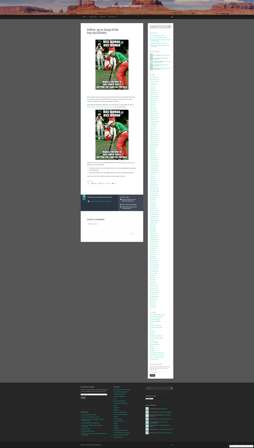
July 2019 (153, 225)
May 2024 (153, 107)
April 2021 (153, 180)
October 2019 (154, 218)
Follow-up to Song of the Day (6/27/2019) (103, 31)
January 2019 (154, 237)
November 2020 (155, 191)
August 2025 (154, 83)
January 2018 (154, 263)
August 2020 (154, 197)
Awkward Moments (156, 319)
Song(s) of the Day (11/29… (165, 429)
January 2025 (154, 94)
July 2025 (153, 86)
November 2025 (155, 79)
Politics (153, 348)
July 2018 (153, 250)
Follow (152, 375)
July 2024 (153, 102)
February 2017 (154, 286)
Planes (152, 346)
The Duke (102, 16)
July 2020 (153, 199)
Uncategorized (154, 359)
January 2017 (154, 288)
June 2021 (153, 176)
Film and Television (127, 199)
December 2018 (155, 239)
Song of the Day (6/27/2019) (129, 204)
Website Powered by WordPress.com (91, 444)
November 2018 (155, 241)
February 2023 (154, 134)
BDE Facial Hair (166, 55)
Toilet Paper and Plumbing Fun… (162, 69)
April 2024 (153, 109)
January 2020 (154, 212)
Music (152, 340)
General (153, 331)
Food (152, 329)
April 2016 (153, 307)
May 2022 (153, 153)
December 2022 (155, 138)
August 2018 (154, 248)
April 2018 (153, 256)
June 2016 (153, 303)
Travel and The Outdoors (157, 357)
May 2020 (153, 204)
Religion (153, 350)
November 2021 (155, 166)
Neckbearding (154, 342)
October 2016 (154, 294)
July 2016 (153, 300)
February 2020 (154, 210)
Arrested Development (156, 317)
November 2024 (155, 96)
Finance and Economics (157, 327)
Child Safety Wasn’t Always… (159, 426)
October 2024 (154, 98)
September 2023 (155, 121)
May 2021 (153, 178)
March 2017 (154, 284)
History (153, 333)
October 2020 (154, 193)
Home (84, 16)
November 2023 (155, 117)
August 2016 (154, 298)
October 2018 (154, 244)
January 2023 (154, 136)
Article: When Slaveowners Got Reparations (129, 207)
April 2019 (153, 231)
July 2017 (153, 275)
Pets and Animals (155, 344)
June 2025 (153, 88)
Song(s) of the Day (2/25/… (165, 419)
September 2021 (155, 170)
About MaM (92, 16)
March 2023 (154, 132)
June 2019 (153, 227)
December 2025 (155, 77)
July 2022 (153, 149)
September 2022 (155, 145)
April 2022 (153, 155)
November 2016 (155, 292)
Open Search (172, 17)
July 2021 (153, 174)
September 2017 (155, 271)
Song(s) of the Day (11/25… (165, 432)
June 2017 (153, 277)
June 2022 (153, 151)
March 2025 (154, 92)
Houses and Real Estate (157, 335)
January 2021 (154, 187)
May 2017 (153, 279)
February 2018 (154, 260)
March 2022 (154, 157)
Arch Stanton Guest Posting (158, 314)
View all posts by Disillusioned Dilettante (100, 201)
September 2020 (155, 195)
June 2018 (153, 252)
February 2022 (154, 159)
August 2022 (154, 147)
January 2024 (154, 115)
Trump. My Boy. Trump (88, 431)
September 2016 (155, 296)
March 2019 (154, 233)
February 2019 (154, 235)
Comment (132, 233)
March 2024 (154, 111)
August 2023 (154, 123)
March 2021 (154, 182)
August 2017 (154, 273)
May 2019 (153, 229)
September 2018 (155, 246)
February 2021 (154, 185)
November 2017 (155, 267)
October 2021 (154, 168)
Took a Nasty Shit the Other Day (159, 43)
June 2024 (153, 104)
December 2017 (154, 265)
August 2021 (154, 172)
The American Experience (129, 200)
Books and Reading (156, 321)
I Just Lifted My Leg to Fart (157, 35)
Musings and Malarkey (127, 6)
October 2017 (154, 269)
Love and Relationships (157, 338)
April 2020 (153, 206)
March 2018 (154, 258)
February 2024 (154, 113)
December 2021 (154, 163)
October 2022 (154, 142)
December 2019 (154, 214)
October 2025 (154, 81)
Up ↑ (172, 444)
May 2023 (153, 128)
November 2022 (155, 140)
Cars (152, 323)
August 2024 (154, 100)
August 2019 (154, 222)
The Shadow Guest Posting (157, 354)
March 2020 (154, 208)
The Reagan (112, 16)
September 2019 (155, 220)
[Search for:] (160, 27)
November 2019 (155, 216)
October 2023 (154, 119)
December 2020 (155, 189)
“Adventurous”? (86, 429)
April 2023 (153, 130)
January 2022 (154, 161)
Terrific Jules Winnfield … (162, 62)
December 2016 (154, 290)
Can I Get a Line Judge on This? (159, 37)
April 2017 (153, 281)
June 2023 (153, 126)
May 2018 (153, 254)
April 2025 (153, 90)
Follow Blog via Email (156, 364)
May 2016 (153, 305)
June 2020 (153, 201)
